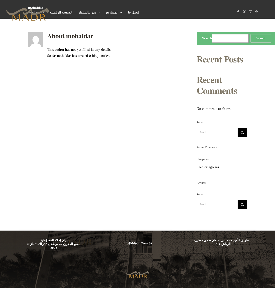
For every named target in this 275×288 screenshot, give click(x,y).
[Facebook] (238, 11)
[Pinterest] (256, 11)
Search (207, 38)
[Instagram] (250, 11)
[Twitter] (244, 11)
